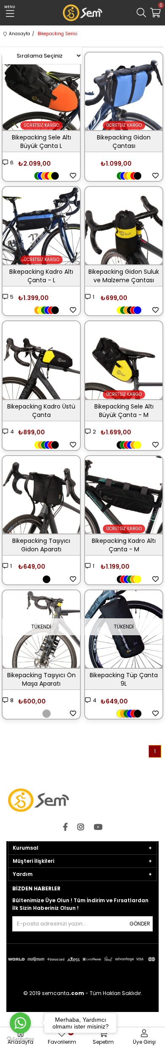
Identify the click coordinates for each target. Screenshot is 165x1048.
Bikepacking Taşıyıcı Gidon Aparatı (41, 545)
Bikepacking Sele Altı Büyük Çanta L (41, 141)
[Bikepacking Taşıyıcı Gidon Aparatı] (41, 495)
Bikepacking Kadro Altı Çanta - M (124, 545)
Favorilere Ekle (73, 175)
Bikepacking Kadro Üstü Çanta (41, 410)
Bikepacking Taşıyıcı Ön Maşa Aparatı (41, 679)
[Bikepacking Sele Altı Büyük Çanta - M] (123, 360)
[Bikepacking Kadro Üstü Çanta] (41, 360)
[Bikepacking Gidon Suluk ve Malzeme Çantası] (123, 225)
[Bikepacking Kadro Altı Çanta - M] (123, 495)
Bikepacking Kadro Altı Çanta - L (41, 275)
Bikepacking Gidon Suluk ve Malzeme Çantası (123, 275)
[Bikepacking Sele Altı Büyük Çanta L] (41, 91)
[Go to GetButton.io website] (20, 1039)
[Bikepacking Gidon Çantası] (123, 91)
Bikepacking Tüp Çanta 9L (124, 679)
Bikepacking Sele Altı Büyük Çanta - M (124, 410)
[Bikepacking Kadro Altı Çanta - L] (41, 225)
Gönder (139, 923)
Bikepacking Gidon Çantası (124, 141)
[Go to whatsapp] (20, 1023)
